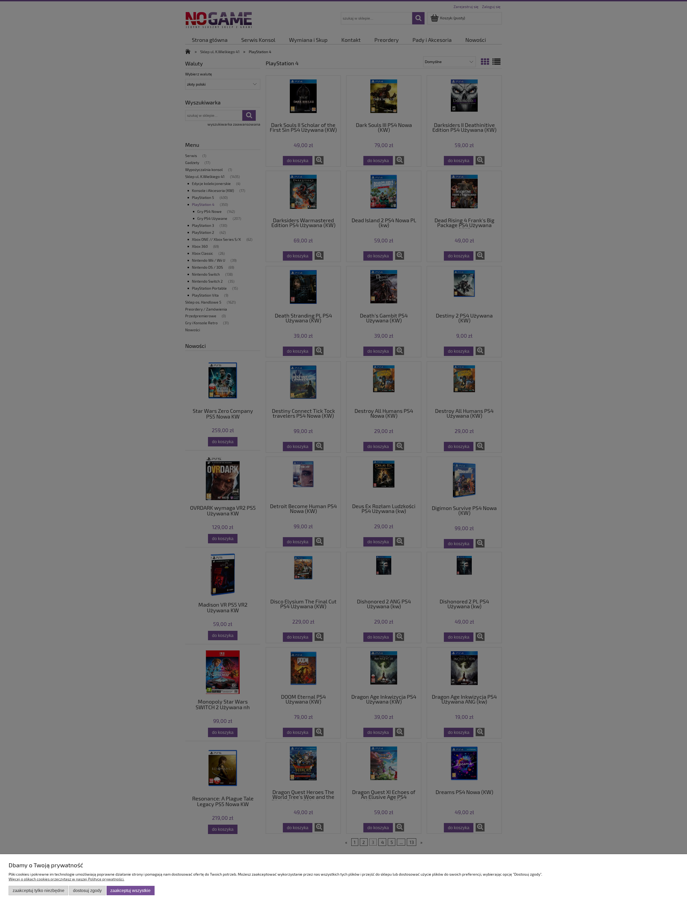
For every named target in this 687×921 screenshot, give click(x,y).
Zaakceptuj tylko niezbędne (38, 890)
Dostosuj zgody (87, 890)
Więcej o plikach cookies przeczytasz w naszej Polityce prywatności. (66, 879)
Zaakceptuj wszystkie (130, 890)
